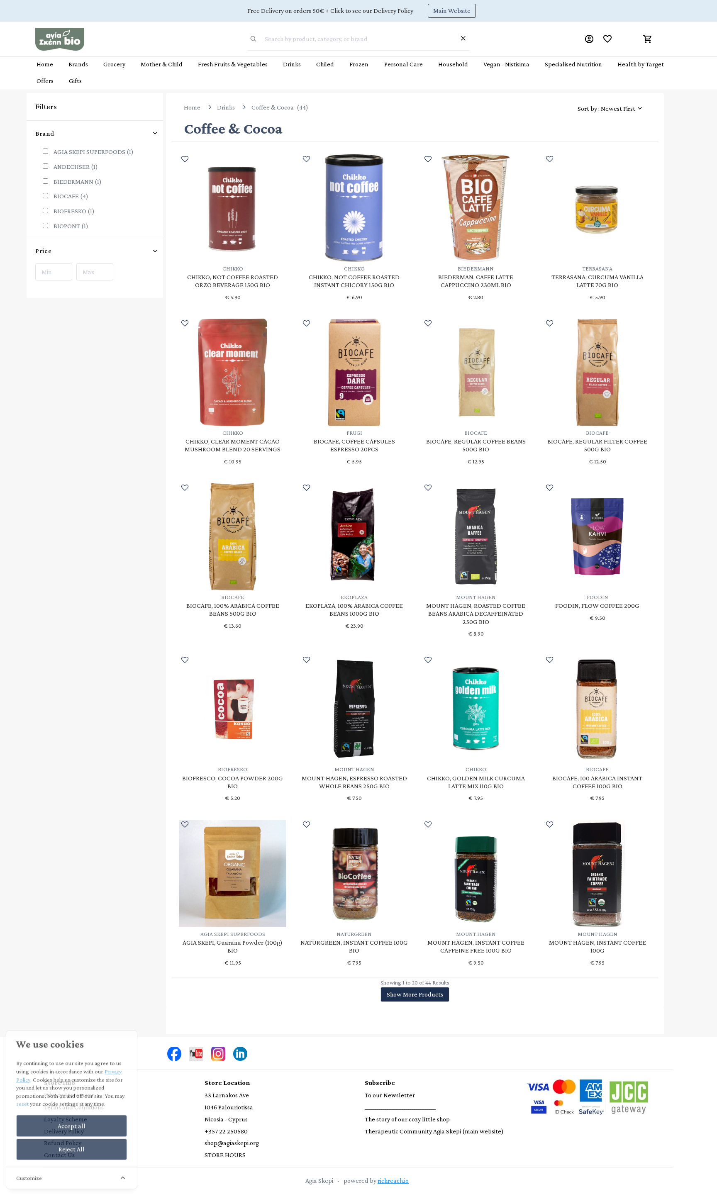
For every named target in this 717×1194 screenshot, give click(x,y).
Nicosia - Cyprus (226, 1119)
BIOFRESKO (74, 210)
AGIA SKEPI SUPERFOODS (94, 151)
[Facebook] (218, 1052)
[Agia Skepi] (59, 38)
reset (22, 1102)
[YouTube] (196, 1052)
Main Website (452, 10)
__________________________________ (400, 1107)
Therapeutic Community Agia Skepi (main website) (434, 1131)
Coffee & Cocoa (272, 107)
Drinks (226, 107)
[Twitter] (174, 1052)
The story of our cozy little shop (407, 1119)
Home (192, 107)
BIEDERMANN (78, 181)
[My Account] (589, 39)
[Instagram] (240, 1052)
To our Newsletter (390, 1095)
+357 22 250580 (226, 1131)
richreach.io (393, 1180)
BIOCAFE (71, 196)
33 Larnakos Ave (227, 1095)
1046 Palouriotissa (229, 1107)
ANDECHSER (76, 166)
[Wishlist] (607, 39)
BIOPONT (71, 225)
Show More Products (415, 994)
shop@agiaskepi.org (232, 1142)
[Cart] (648, 39)
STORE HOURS (225, 1154)
